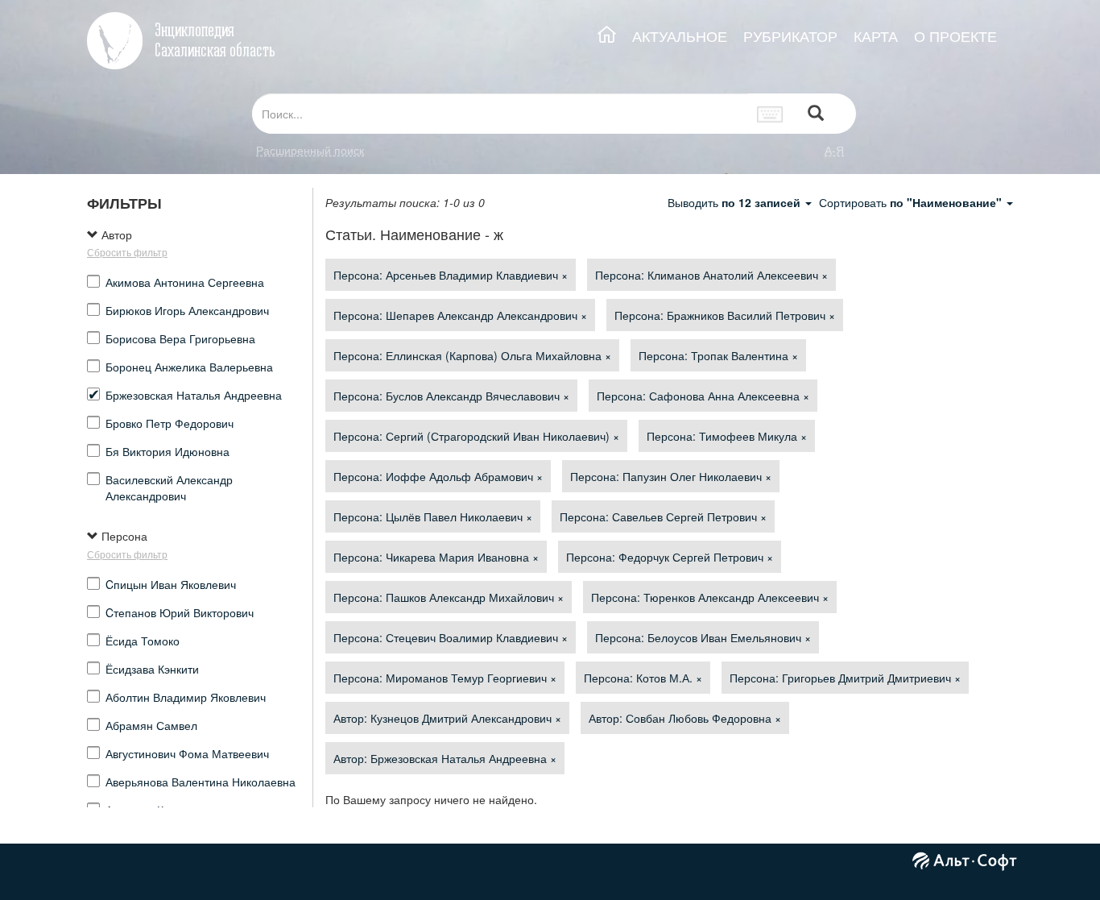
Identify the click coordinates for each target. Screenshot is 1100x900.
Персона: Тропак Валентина (718, 355)
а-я (834, 150)
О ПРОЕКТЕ (955, 36)
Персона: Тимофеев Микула (727, 436)
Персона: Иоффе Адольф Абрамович (438, 476)
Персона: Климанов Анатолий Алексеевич (711, 275)
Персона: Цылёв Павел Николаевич (432, 516)
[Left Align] (816, 114)
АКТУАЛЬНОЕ (679, 36)
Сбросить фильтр (127, 252)
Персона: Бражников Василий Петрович (724, 315)
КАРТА (876, 36)
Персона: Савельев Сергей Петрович (663, 516)
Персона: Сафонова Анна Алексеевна (703, 396)
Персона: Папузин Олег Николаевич (670, 476)
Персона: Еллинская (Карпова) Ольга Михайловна (472, 355)
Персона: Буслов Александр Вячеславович (451, 396)
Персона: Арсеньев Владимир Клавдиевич (450, 275)
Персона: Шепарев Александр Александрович (460, 315)
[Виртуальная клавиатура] (770, 113)
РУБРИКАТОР (790, 36)
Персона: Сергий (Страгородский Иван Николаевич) (476, 436)
